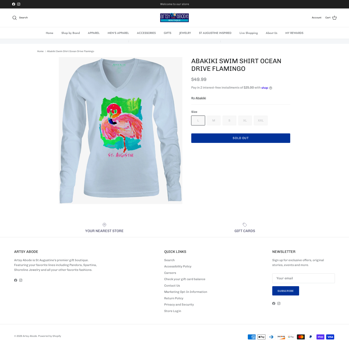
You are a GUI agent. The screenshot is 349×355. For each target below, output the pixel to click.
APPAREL (94, 33)
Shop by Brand (70, 33)
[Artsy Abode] (174, 18)
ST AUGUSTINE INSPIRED (215, 33)
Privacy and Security (179, 304)
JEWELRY (185, 33)
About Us (271, 33)
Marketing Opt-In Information (185, 292)
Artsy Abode (30, 336)
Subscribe (286, 290)
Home (49, 33)
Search (169, 260)
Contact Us (172, 285)
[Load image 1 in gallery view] (120, 130)
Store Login (172, 311)
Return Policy (173, 298)
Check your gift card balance (184, 279)
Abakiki (201, 98)
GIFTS (167, 33)
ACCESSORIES (146, 33)
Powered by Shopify (49, 336)
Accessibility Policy (177, 266)
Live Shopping (249, 33)
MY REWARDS (294, 33)
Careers (170, 273)
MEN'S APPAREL (118, 33)
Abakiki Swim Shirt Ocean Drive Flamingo (70, 51)
